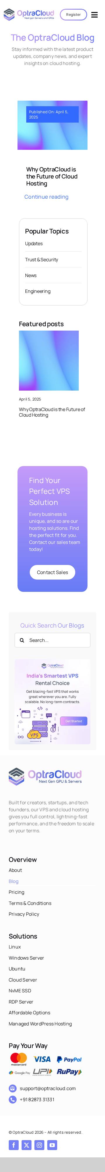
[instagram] (39, 1145)
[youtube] (52, 1145)
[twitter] (27, 1145)
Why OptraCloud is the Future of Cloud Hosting (51, 176)
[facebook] (14, 1145)
